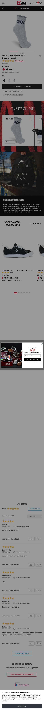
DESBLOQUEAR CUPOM (32, 359)
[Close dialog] (42, 343)
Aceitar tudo (22, 706)
